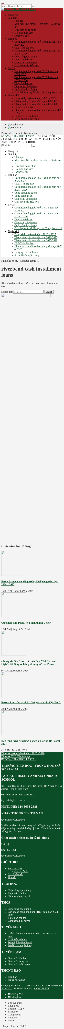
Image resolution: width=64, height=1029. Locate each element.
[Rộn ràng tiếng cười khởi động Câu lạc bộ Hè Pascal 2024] (13, 734)
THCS (11, 68)
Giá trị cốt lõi (21, 871)
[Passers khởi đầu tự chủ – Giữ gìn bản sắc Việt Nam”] (13, 696)
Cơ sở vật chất (21, 35)
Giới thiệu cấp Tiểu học (26, 65)
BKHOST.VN (41, 988)
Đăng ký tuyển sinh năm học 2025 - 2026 (22, 753)
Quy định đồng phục (25, 29)
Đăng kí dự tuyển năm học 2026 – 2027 (35, 98)
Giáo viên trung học (18, 961)
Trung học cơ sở (16, 979)
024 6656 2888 (28, 806)
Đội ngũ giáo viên (23, 32)
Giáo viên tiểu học (17, 958)
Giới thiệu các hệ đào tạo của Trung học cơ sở (38, 92)
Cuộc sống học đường (25, 56)
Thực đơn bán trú (23, 59)
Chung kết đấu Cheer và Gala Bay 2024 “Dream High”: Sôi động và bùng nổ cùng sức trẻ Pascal (28, 663)
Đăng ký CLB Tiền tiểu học (15, 756)
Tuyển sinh (13, 95)
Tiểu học (12, 38)
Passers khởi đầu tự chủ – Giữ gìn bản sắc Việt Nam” (31, 702)
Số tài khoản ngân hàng (26, 119)
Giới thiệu (13, 18)
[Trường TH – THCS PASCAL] (18, 9)
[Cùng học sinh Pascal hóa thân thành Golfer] (13, 616)
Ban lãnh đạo (15, 868)
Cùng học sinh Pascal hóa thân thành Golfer (26, 622)
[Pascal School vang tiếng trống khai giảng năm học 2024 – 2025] (13, 574)
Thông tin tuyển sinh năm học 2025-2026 (35, 104)
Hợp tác (12, 877)
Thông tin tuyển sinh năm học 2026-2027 (35, 101)
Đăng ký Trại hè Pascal (26, 116)
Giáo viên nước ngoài (19, 964)
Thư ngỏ (18, 20)
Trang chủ (13, 15)
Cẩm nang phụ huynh (25, 62)
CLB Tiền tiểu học (24, 47)
